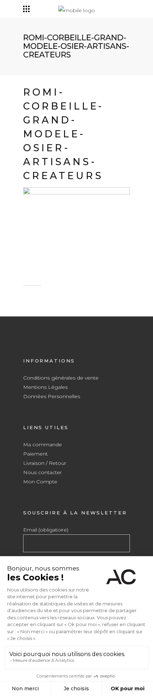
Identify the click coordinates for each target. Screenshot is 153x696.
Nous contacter (42, 472)
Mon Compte (40, 481)
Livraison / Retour (44, 463)
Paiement (35, 454)
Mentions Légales (45, 387)
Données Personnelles (51, 396)
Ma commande (42, 444)
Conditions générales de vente (61, 378)
